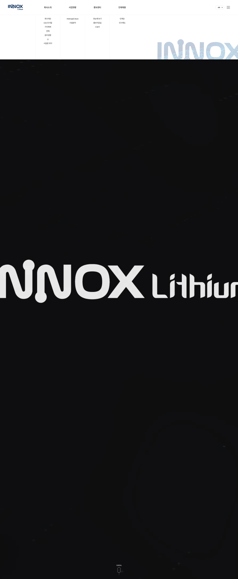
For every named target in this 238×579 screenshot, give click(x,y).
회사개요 (48, 19)
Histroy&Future (72, 19)
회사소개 (47, 7)
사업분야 (72, 23)
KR (219, 7)
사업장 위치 (48, 43)
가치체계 (48, 27)
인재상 (122, 19)
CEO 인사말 (48, 23)
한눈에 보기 (97, 19)
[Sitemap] (228, 7)
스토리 (97, 27)
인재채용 (122, 7)
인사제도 (122, 23)
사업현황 (72, 7)
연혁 (47, 31)
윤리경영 (48, 35)
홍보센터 (97, 7)
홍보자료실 (97, 23)
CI (47, 39)
